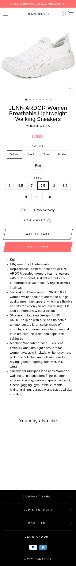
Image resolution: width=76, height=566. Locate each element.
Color (38, 146)
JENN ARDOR (37, 536)
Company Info (37, 496)
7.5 (43, 185)
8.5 (65, 185)
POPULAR (37, 523)
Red (38, 165)
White (14, 154)
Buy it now (38, 246)
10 (49, 197)
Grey (46, 154)
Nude (62, 154)
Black (31, 154)
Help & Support (37, 509)
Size (38, 177)
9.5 (37, 197)
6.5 (20, 185)
